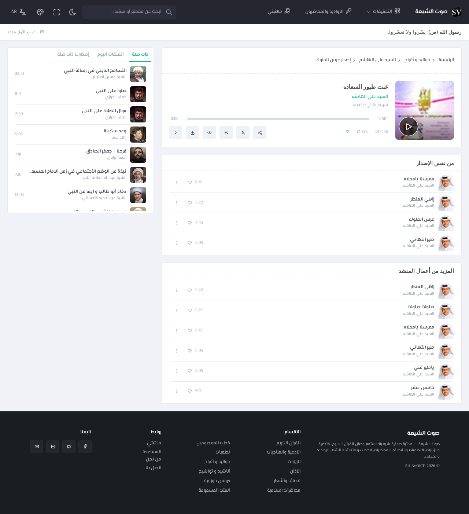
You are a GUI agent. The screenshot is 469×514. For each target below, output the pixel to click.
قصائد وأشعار (287, 481)
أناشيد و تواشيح (214, 471)
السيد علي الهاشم (377, 60)
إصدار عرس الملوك (333, 60)
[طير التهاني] (175, 132)
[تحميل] (192, 132)
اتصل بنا (153, 468)
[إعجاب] (189, 182)
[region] (80, 137)
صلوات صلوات (420, 307)
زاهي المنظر (422, 199)
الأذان (295, 471)
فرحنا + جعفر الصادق (106, 151)
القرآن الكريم (288, 443)
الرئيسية (446, 60)
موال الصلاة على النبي (104, 111)
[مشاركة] (259, 132)
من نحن (153, 459)
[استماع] (408, 126)
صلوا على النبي (111, 91)
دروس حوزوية (217, 481)
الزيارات (294, 462)
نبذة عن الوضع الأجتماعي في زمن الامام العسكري (77, 171)
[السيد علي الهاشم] (243, 132)
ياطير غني (424, 367)
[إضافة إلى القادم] (226, 132)
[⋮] (176, 182)
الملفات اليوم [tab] (110, 54)
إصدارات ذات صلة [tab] (73, 54)
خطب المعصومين (213, 443)
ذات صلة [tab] (140, 54)
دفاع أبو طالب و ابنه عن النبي (96, 191)
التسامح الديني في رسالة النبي (95, 70)
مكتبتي (154, 443)
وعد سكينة (115, 131)
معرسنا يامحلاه (419, 179)
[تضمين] (209, 132)
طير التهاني (422, 239)
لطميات (222, 452)
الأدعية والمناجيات (283, 452)
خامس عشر (422, 388)
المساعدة (152, 452)
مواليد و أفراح (417, 60)
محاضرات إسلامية (283, 490)
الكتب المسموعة (214, 490)
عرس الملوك (421, 219)
